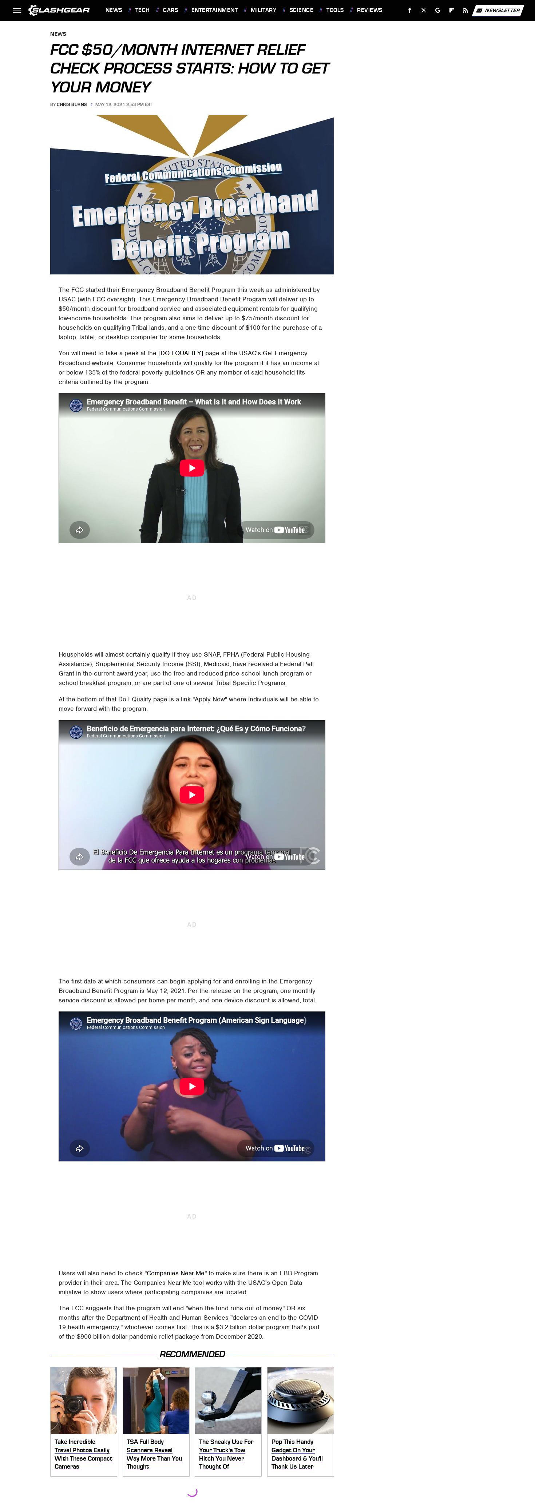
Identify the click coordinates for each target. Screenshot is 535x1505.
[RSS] (465, 10)
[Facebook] (410, 10)
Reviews (369, 10)
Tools (335, 10)
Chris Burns (72, 104)
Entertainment (214, 10)
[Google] (437, 10)
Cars (170, 10)
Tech (142, 10)
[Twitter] (423, 10)
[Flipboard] (452, 10)
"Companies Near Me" (175, 1273)
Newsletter (502, 10)
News (114, 10)
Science (301, 10)
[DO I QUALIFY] (180, 353)
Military (263, 10)
